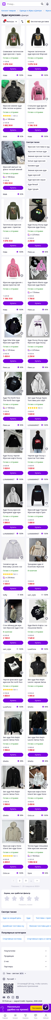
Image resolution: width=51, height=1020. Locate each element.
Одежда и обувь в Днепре (31, 10)
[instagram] (12, 997)
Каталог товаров (8, 10)
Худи (28, 918)
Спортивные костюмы (12, 939)
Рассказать (37, 1008)
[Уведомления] (47, 4)
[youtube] (3, 997)
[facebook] (8, 997)
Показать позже (25, 904)
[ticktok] (17, 997)
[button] (13, 69)
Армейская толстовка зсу (13, 926)
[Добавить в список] (22, 45)
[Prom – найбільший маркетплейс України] (4, 4)
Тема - (12, 973)
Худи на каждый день (12, 918)
